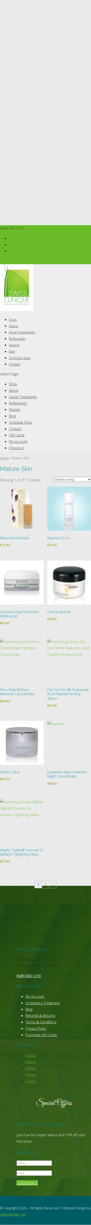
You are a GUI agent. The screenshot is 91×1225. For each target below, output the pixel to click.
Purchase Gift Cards (41, 1034)
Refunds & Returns (40, 1015)
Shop (13, 319)
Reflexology (17, 338)
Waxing (14, 345)
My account (18, 244)
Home (4, 458)
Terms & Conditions (41, 1022)
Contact (14, 364)
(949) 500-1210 (29, 975)
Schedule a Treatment (42, 1002)
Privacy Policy (35, 1028)
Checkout (16, 250)
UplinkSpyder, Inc (13, 1214)
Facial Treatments (22, 332)
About (13, 326)
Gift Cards (17, 238)
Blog (12, 351)
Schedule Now (19, 358)
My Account (34, 996)
